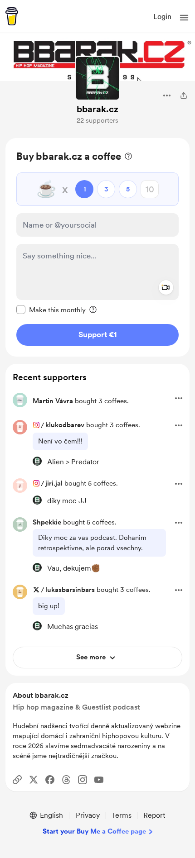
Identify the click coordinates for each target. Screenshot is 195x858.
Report (154, 815)
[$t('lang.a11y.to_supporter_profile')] (37, 461)
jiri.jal (54, 483)
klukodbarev (64, 425)
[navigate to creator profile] (97, 78)
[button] (184, 17)
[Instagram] (82, 779)
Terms (122, 815)
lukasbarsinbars (70, 590)
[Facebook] (49, 779)
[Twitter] (33, 779)
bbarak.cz (97, 109)
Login (162, 16)
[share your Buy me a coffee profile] (184, 95)
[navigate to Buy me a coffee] (11, 16)
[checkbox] (51, 309)
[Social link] (17, 779)
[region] (97, 247)
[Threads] (66, 779)
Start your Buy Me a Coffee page (94, 831)
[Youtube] (98, 779)
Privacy (88, 815)
